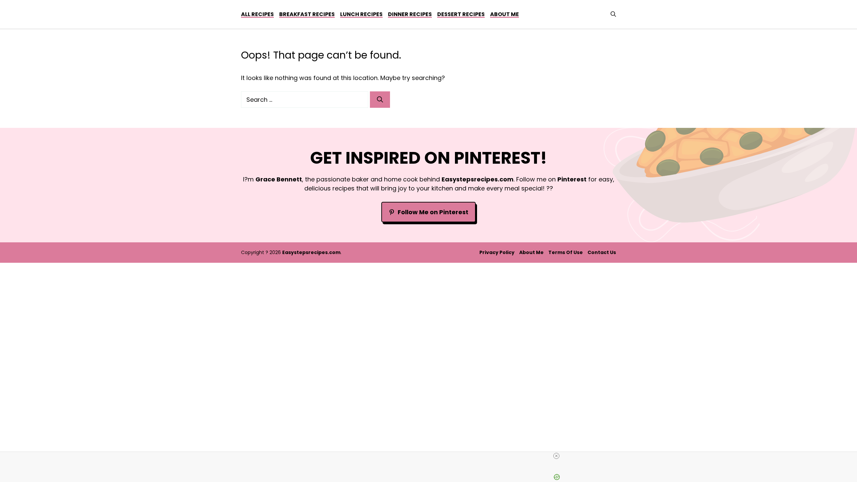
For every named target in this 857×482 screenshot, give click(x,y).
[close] (431, 456)
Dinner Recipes (410, 14)
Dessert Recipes (461, 14)
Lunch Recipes (361, 14)
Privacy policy (497, 252)
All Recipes (257, 14)
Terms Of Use (565, 252)
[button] (613, 14)
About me (504, 14)
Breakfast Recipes (307, 14)
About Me (531, 252)
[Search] (380, 99)
